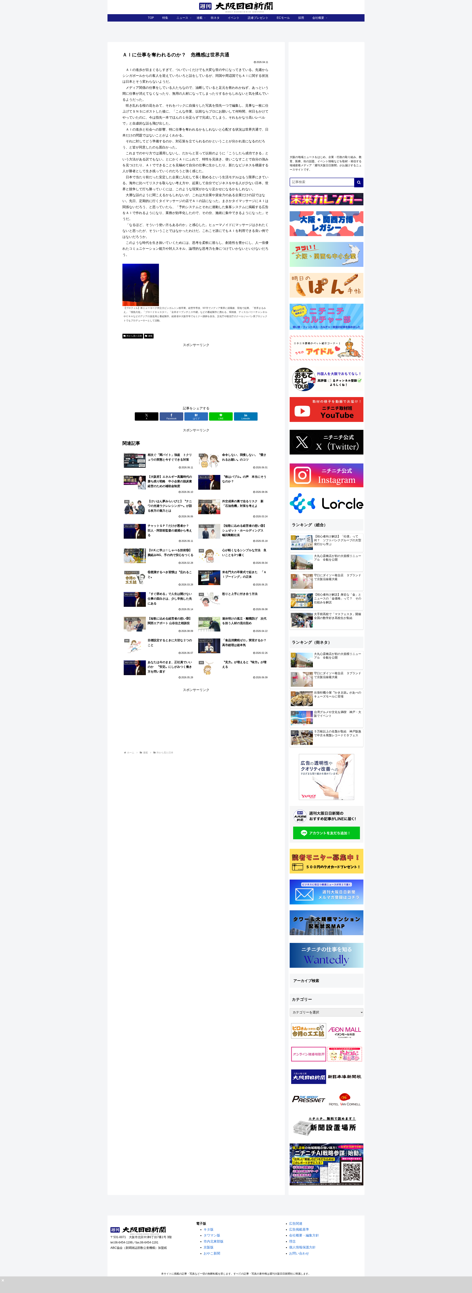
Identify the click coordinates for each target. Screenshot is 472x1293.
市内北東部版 (213, 1241)
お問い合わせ (299, 1253)
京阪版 (209, 1247)
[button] (358, 182)
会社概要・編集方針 (304, 1235)
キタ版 (209, 1229)
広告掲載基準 (299, 1229)
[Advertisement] (196, 373)
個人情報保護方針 (302, 1247)
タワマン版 (212, 1235)
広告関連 (295, 1223)
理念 (292, 1241)
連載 (150, 336)
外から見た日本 (134, 336)
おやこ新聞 (212, 1253)
